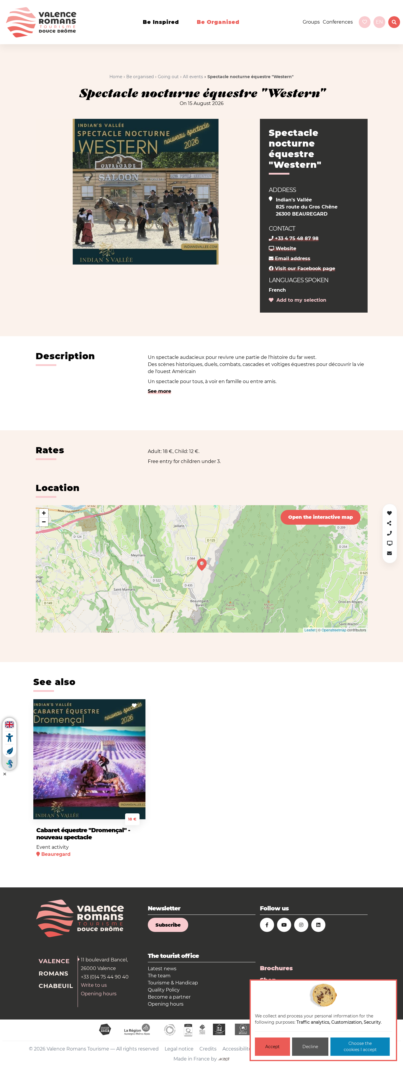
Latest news (162, 968)
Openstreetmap (334, 629)
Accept (272, 1046)
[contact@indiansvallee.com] (389, 553)
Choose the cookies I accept (360, 1046)
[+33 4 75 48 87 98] (389, 533)
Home (115, 76)
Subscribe (168, 925)
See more (159, 391)
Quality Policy (164, 990)
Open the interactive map (320, 517)
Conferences (338, 22)
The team (159, 976)
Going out (168, 76)
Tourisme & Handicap (173, 983)
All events (193, 76)
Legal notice (179, 1049)
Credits (208, 1049)
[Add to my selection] (134, 705)
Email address (291, 258)
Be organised (218, 22)
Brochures (276, 968)
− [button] (44, 522)
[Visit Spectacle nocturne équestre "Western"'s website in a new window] (389, 543)
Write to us (94, 985)
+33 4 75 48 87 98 (296, 238)
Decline (310, 1046)
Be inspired (161, 22)
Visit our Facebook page (304, 268)
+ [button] (44, 513)
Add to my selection (299, 300)
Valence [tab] (54, 961)
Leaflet (309, 629)
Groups (311, 22)
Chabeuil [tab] (56, 985)
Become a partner (169, 997)
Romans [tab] (53, 973)
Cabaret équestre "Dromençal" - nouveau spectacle (83, 834)
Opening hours (99, 994)
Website (285, 248)
